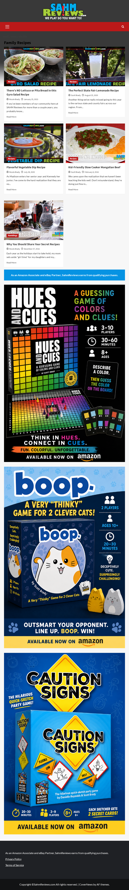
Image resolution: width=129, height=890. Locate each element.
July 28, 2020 (29, 172)
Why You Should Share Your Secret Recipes (33, 244)
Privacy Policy (13, 859)
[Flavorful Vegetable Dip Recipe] (33, 143)
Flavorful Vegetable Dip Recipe (26, 167)
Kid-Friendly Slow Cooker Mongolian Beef (94, 167)
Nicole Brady (14, 99)
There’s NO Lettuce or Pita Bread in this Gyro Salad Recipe (31, 93)
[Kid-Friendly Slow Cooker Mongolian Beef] (95, 143)
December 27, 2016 (32, 249)
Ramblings (12, 235)
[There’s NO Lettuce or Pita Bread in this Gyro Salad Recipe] (33, 66)
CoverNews (86, 884)
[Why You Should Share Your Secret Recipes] (33, 220)
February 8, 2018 (92, 172)
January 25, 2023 (31, 99)
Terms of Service (14, 865)
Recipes (11, 81)
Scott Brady (76, 95)
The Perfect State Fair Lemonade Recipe (93, 91)
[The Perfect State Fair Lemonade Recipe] (95, 66)
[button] (7, 26)
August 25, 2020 (91, 95)
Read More (11, 116)
